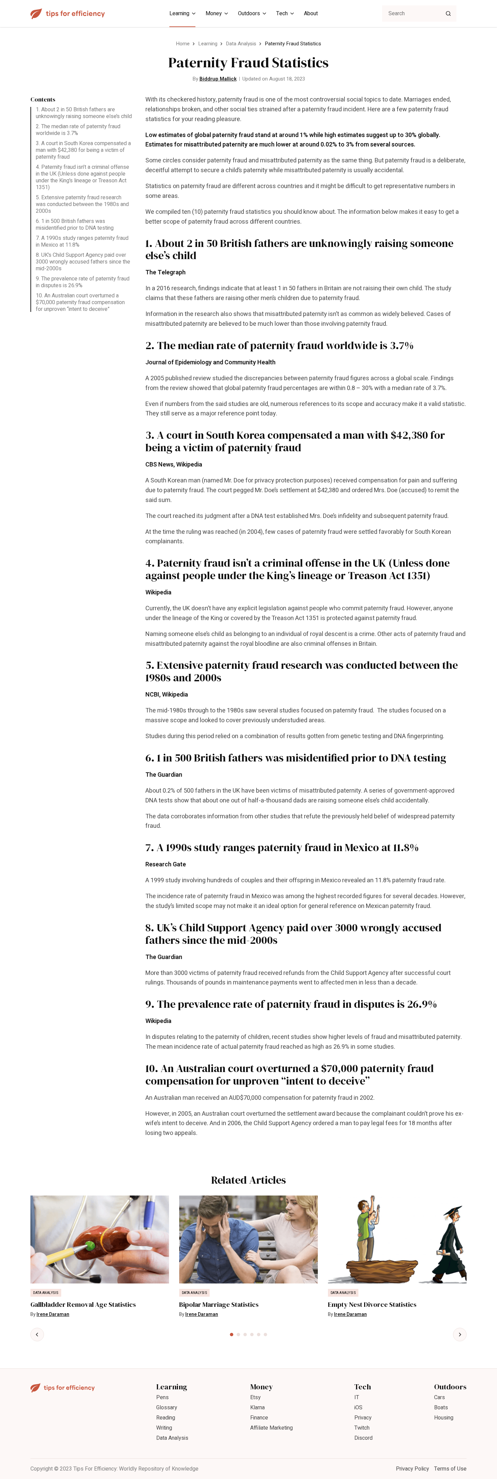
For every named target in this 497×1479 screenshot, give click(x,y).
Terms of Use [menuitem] (450, 1469)
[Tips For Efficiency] (67, 13)
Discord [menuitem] (363, 1438)
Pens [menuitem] (162, 1397)
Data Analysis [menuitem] (172, 1438)
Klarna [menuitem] (257, 1408)
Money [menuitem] (214, 13)
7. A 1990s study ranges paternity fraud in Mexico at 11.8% (82, 241)
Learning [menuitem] (179, 13)
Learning (207, 43)
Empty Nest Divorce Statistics (372, 1304)
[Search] (448, 13)
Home (183, 43)
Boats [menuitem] (441, 1408)
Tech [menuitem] (282, 13)
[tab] (231, 1334)
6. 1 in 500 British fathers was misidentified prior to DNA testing (75, 224)
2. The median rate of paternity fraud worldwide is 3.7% (78, 130)
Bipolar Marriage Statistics (219, 1304)
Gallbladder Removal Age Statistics (83, 1304)
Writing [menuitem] (164, 1428)
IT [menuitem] (356, 1397)
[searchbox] (419, 13)
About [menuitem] (311, 13)
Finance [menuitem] (259, 1418)
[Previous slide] (37, 1334)
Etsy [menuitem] (255, 1397)
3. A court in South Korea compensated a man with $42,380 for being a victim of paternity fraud (83, 150)
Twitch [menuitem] (362, 1428)
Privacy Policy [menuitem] (412, 1469)
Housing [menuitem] (443, 1418)
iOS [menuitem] (358, 1408)
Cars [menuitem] (439, 1397)
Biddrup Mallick (218, 79)
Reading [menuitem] (165, 1418)
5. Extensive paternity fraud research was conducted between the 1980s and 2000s (82, 204)
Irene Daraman (53, 1314)
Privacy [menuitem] (363, 1418)
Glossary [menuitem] (166, 1408)
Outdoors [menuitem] (249, 13)
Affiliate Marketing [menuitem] (271, 1428)
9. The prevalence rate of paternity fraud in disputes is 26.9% (82, 282)
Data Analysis (241, 43)
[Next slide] (460, 1334)
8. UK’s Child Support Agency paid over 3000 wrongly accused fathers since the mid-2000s (83, 262)
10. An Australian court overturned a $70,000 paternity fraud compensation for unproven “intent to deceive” (80, 302)
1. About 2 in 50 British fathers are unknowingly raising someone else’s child (84, 113)
